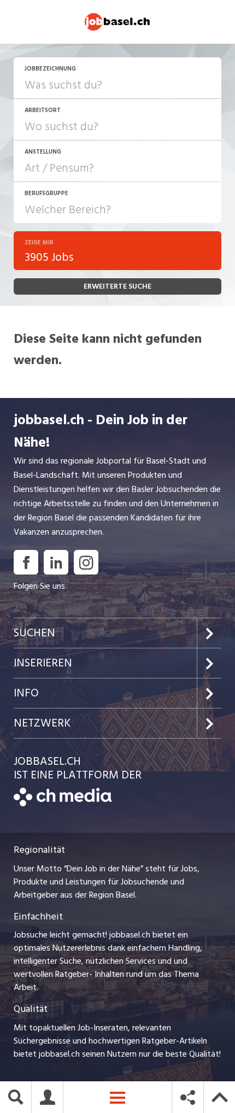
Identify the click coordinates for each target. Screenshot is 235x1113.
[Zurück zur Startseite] (62, 803)
